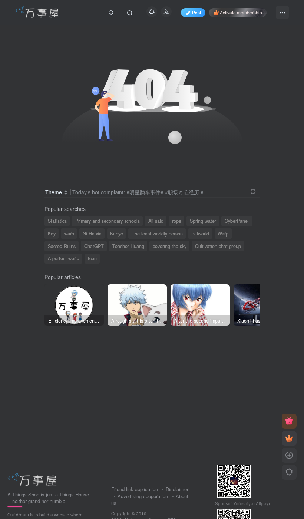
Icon (92, 258)
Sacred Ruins (62, 246)
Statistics (57, 221)
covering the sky (169, 246)
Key (52, 233)
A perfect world (63, 258)
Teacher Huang (128, 246)
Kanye (116, 233)
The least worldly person (157, 233)
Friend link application (134, 489)
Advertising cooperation (143, 496)
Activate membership (241, 12)
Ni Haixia (92, 233)
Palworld (200, 233)
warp (69, 233)
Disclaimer (177, 489)
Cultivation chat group (218, 246)
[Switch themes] (289, 472)
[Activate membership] (289, 438)
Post (196, 12)
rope (176, 221)
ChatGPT (94, 246)
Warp (223, 233)
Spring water (203, 221)
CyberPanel (237, 221)
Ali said (155, 221)
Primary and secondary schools (107, 221)
